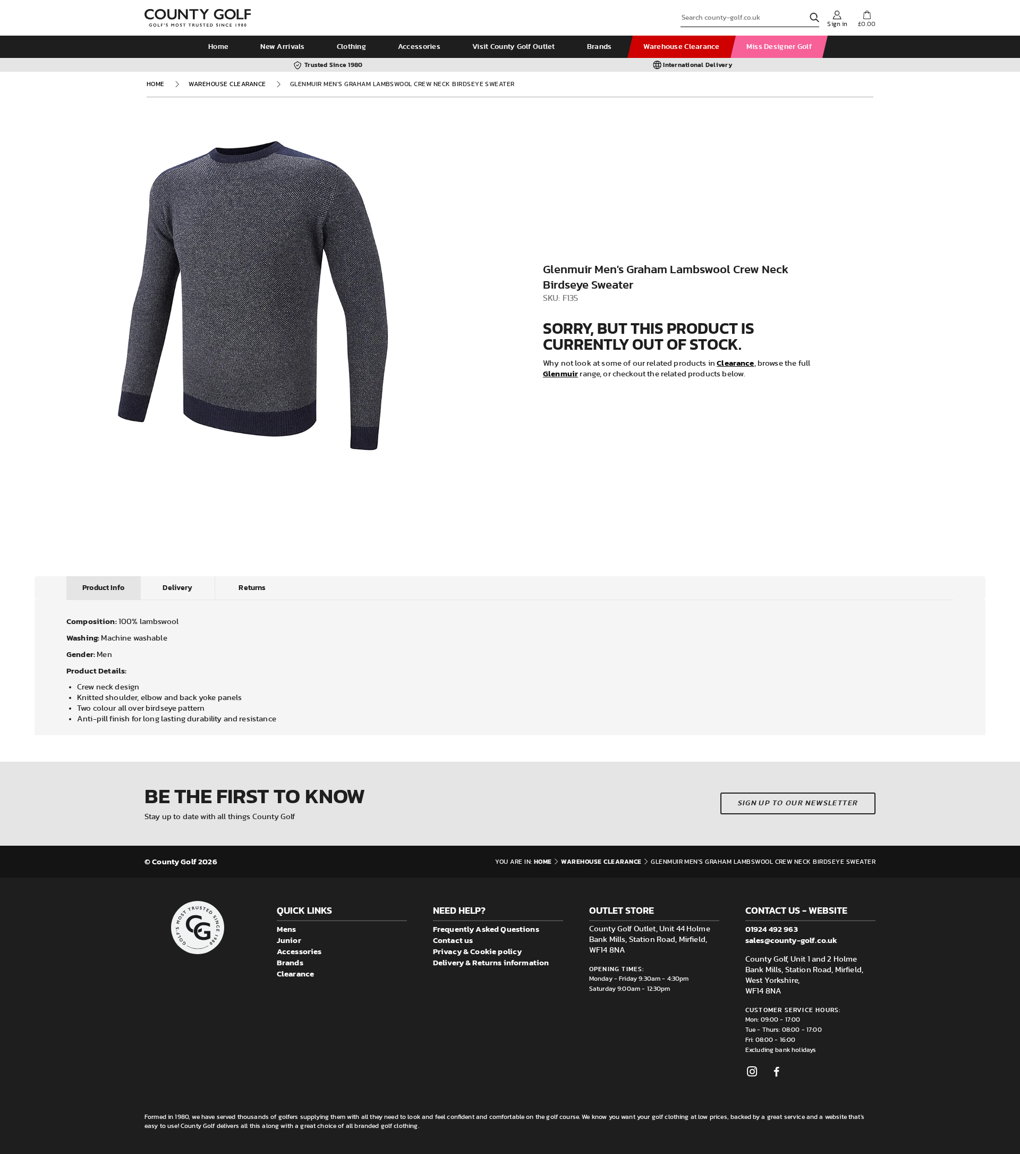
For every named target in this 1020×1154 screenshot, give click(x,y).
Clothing (351, 46)
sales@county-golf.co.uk (791, 940)
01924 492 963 (771, 929)
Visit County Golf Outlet (513, 46)
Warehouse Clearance (681, 46)
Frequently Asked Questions (486, 929)
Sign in (837, 24)
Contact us (453, 940)
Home (218, 46)
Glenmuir (560, 373)
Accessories (419, 46)
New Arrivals (282, 46)
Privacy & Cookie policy (477, 951)
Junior (289, 940)
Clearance (735, 363)
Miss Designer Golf (779, 46)
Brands (599, 46)
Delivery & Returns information (491, 962)
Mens (286, 929)
